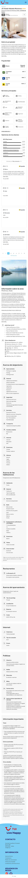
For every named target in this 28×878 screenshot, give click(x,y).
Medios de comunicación (11, 859)
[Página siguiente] (21, 253)
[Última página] (24, 253)
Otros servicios (5, 131)
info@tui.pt (7, 847)
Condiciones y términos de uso (12, 863)
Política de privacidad (10, 861)
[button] (3, 27)
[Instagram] (6, 873)
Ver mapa (14, 876)
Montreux (3, 6)
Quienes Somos (9, 856)
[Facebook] (11, 873)
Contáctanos (8, 858)
